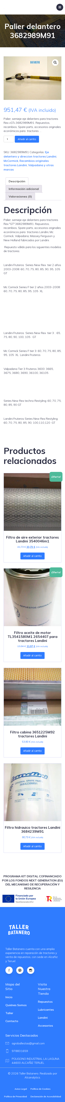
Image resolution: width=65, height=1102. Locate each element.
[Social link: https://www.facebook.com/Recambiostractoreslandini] (10, 970)
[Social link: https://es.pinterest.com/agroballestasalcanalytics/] (21, 970)
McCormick (11, 161)
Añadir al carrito (27, 139)
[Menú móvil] (59, 7)
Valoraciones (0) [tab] (20, 196)
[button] (55, 62)
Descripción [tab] (17, 181)
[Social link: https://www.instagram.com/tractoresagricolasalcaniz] (32, 970)
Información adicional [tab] (24, 189)
